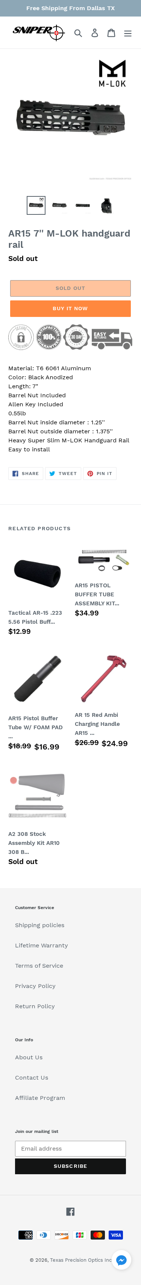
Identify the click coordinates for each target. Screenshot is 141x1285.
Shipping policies (39, 925)
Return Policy (35, 1006)
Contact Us (31, 1077)
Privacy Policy (35, 985)
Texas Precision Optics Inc (81, 1260)
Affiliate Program (40, 1097)
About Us (28, 1057)
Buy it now (70, 308)
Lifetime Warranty (41, 945)
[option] (36, 205)
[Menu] (128, 32)
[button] (121, 1261)
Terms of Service (39, 965)
